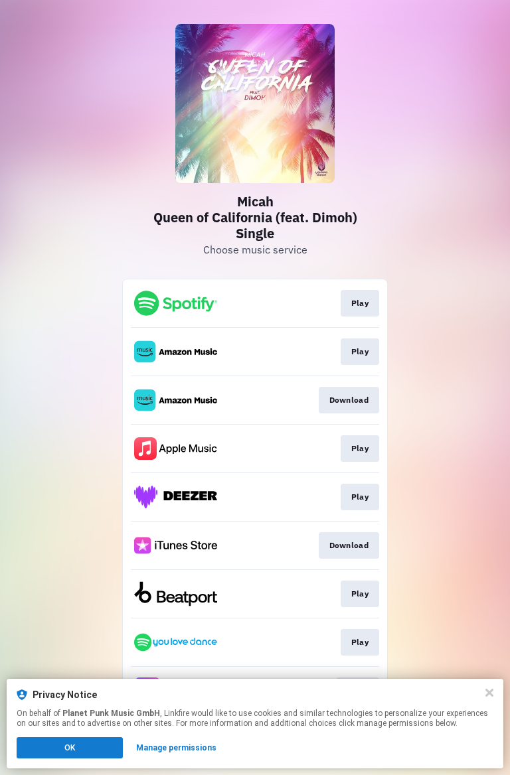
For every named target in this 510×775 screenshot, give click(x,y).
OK (69, 747)
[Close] (489, 692)
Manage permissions (176, 747)
